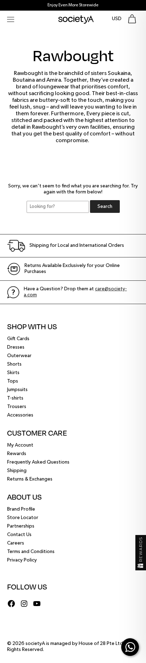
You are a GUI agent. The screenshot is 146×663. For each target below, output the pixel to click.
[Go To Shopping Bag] (132, 19)
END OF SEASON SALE (73, 5)
